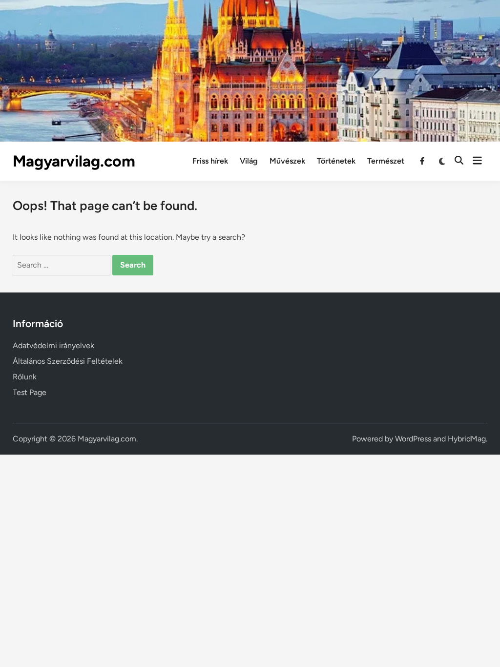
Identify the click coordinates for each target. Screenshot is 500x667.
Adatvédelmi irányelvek (53, 345)
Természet (385, 161)
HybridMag (467, 438)
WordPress (413, 438)
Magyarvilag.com (74, 161)
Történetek (336, 161)
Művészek (287, 161)
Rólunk (25, 376)
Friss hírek (210, 161)
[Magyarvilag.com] (250, 70)
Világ (249, 161)
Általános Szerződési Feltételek (68, 361)
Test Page (29, 392)
